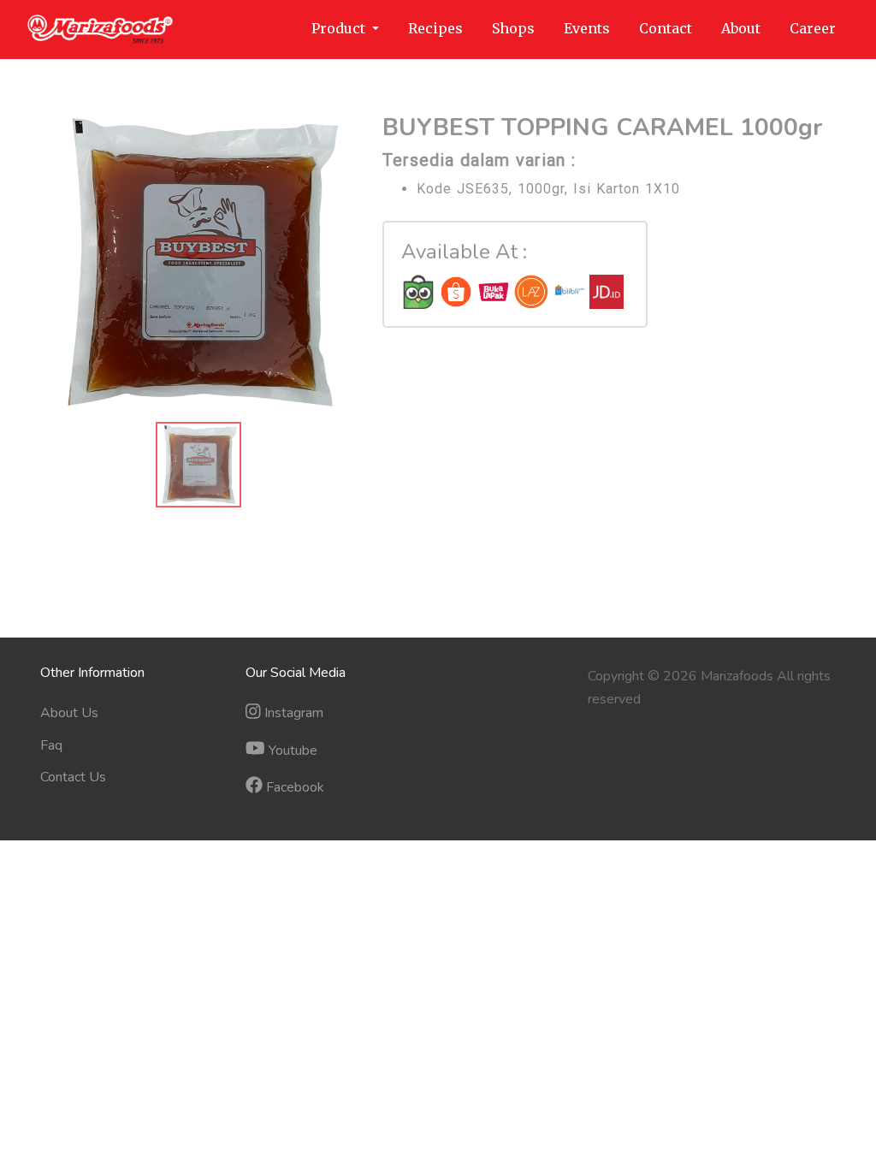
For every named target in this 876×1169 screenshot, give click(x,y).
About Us (69, 712)
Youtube (291, 750)
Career (813, 28)
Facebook (293, 787)
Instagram (292, 712)
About (741, 28)
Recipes (435, 28)
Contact (665, 28)
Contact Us (73, 777)
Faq (51, 745)
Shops (513, 28)
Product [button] (340, 28)
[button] (64, 263)
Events (587, 28)
